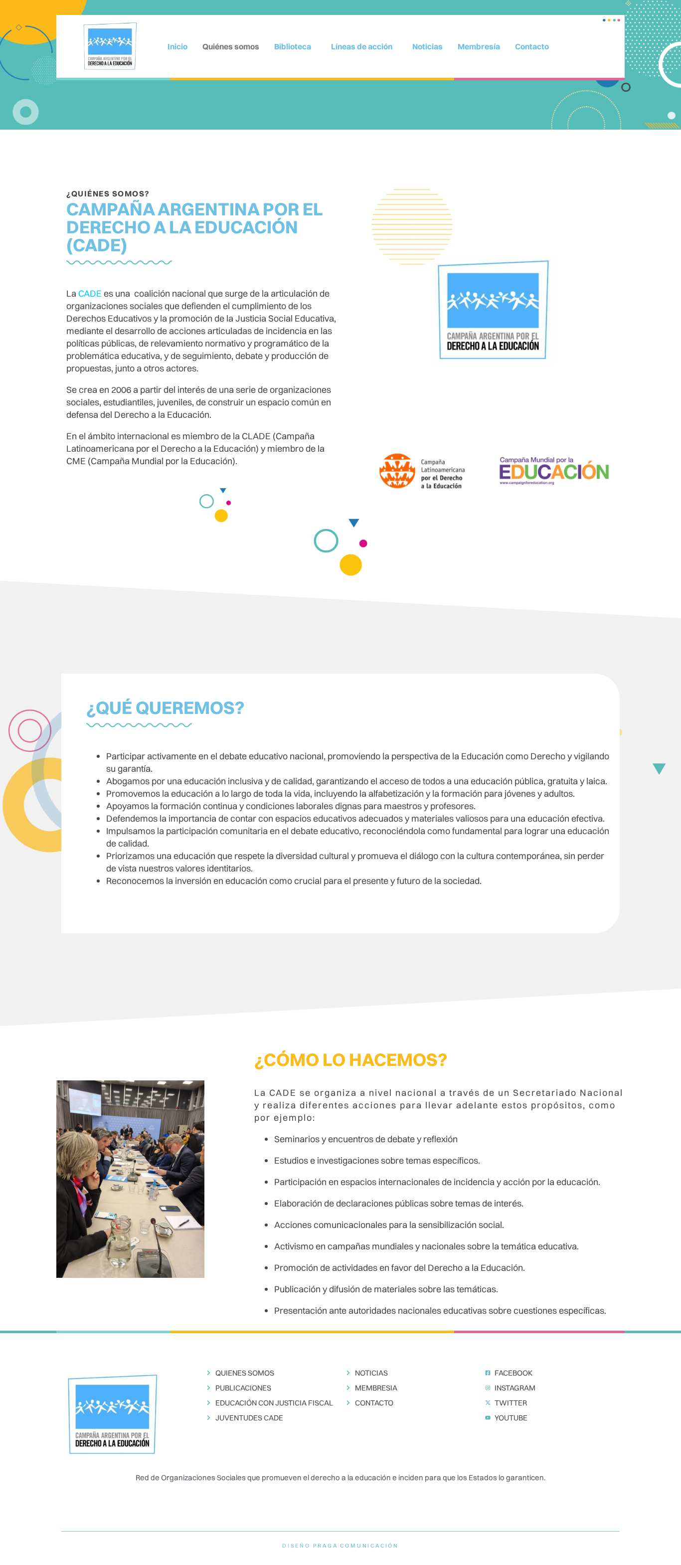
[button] (295, 46)
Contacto (532, 46)
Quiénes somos (230, 46)
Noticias (427, 46)
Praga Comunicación (356, 1545)
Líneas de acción (361, 46)
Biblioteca (292, 46)
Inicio (177, 46)
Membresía (479, 46)
